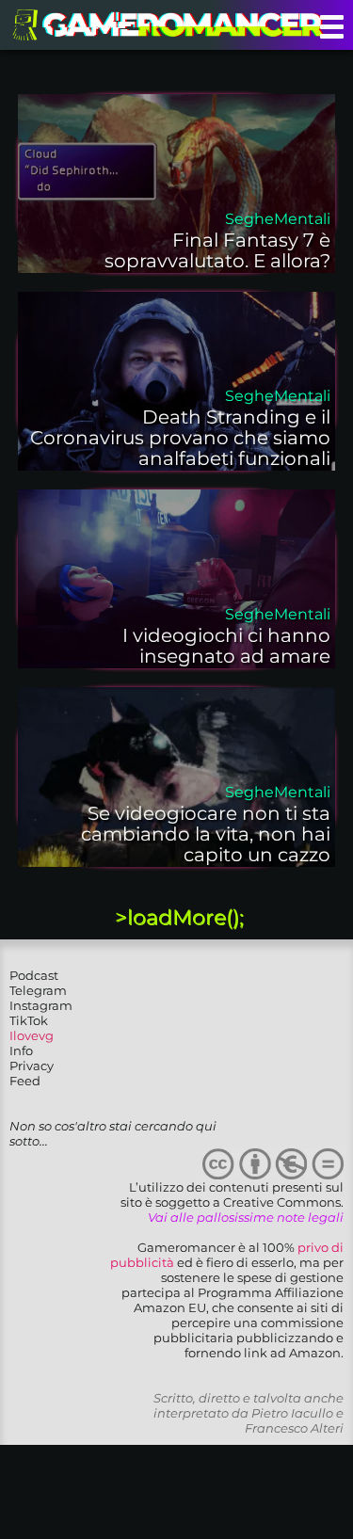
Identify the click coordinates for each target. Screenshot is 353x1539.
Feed (24, 1080)
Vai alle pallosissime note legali (246, 1217)
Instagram (40, 1005)
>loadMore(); (179, 917)
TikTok (28, 1020)
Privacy (31, 1065)
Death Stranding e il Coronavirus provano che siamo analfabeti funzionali (180, 438)
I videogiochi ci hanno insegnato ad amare (226, 645)
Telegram (38, 990)
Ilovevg (31, 1035)
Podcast (33, 975)
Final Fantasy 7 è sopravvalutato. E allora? (217, 250)
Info (21, 1050)
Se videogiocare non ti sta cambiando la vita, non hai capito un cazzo (205, 834)
